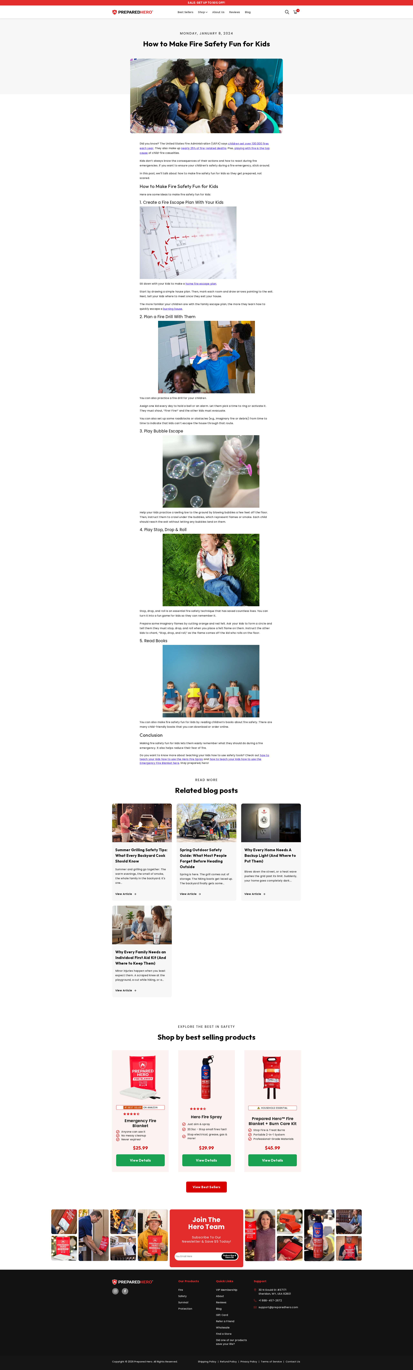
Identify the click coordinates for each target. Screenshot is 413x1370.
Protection (185, 1309)
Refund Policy (228, 1361)
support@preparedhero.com (278, 1307)
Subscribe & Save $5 (229, 1256)
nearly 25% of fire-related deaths (203, 148)
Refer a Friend (225, 1321)
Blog (248, 12)
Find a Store (224, 1334)
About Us (218, 12)
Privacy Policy (249, 1361)
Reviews (234, 12)
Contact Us (293, 1361)
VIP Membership (226, 1290)
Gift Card (222, 1315)
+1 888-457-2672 (270, 1300)
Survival (183, 1302)
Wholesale (223, 1327)
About (220, 1296)
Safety (182, 1296)
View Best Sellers (206, 1187)
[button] (286, 12)
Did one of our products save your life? (231, 1342)
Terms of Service (271, 1361)
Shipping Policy (207, 1361)
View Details (140, 1160)
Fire (180, 1290)
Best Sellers (185, 12)
